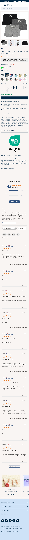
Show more (5, 238)
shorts (18, 234)
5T (7, 91)
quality (4, 234)
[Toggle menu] (2, 4)
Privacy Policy (4, 528)
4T (3, 91)
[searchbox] (8, 228)
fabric (13, 234)
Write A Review (14, 201)
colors (9, 234)
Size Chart (25, 83)
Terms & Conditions (13, 528)
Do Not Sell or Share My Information (9, 531)
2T (23, 88)
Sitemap (21, 528)
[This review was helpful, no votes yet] (22, 264)
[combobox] (14, 8)
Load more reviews (14, 466)
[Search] (26, 8)
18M (19, 88)
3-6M (7, 88)
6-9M (11, 88)
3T (25, 87)
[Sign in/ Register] (24, 4)
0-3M (3, 88)
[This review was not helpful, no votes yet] (25, 264)
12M (15, 87)
